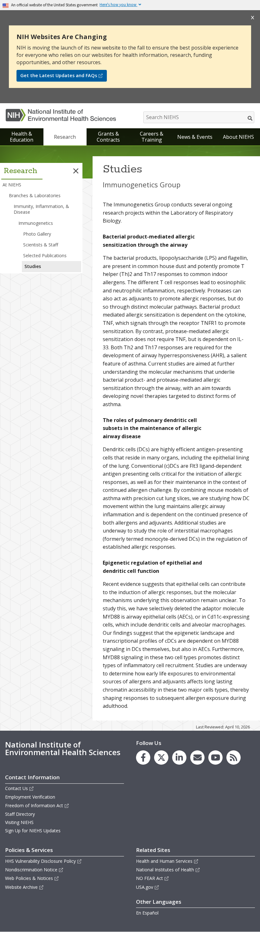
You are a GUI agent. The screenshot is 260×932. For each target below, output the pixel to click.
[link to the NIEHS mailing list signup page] (197, 757)
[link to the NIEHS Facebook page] (143, 757)
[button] (75, 171)
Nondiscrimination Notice (31, 870)
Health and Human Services (164, 861)
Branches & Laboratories (35, 195)
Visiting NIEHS (19, 822)
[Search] (250, 118)
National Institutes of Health (165, 870)
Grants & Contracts (108, 136)
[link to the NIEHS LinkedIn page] (179, 757)
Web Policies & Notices (29, 878)
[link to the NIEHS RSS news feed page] (233, 757)
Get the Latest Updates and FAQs (58, 75)
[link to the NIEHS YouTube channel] (215, 757)
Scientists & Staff (40, 245)
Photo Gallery (37, 234)
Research (65, 136)
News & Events (194, 136)
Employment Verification (30, 797)
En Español (147, 913)
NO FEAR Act (149, 878)
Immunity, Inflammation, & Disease (41, 209)
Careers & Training (151, 136)
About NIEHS (238, 136)
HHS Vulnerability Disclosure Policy (40, 861)
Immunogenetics (35, 223)
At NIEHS (12, 185)
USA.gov (144, 887)
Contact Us (16, 788)
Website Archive (21, 887)
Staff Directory (20, 814)
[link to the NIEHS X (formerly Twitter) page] (161, 757)
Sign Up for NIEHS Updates (33, 831)
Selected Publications (45, 255)
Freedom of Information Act (34, 805)
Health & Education (21, 136)
